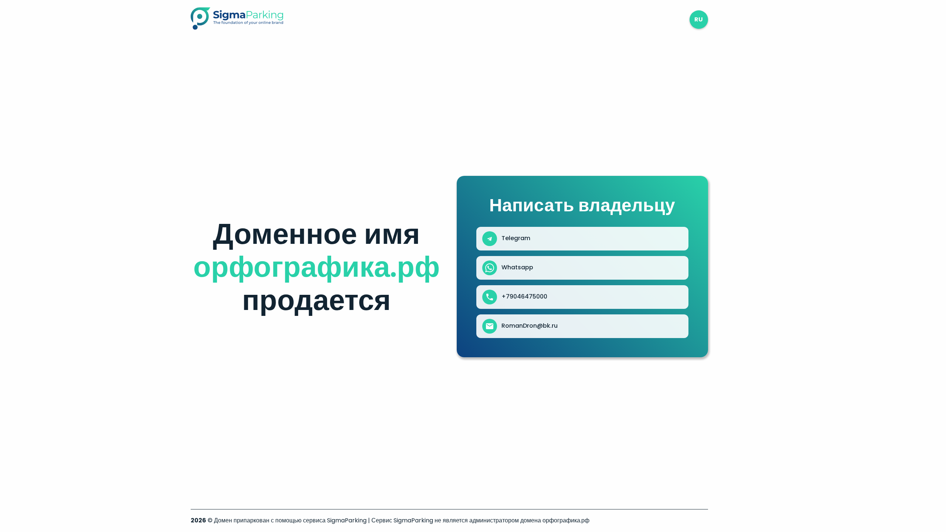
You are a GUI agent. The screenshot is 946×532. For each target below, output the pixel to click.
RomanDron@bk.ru (529, 326)
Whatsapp (517, 267)
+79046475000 (524, 296)
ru (698, 19)
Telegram (515, 238)
